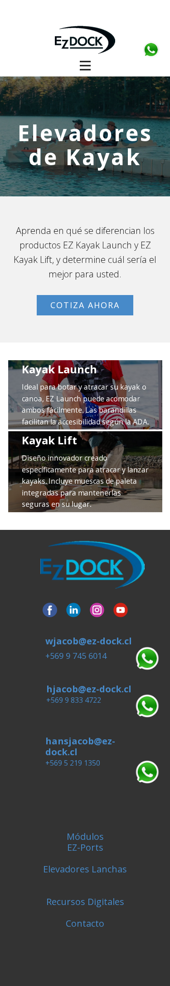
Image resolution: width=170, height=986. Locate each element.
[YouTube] (120, 610)
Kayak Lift (49, 440)
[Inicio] (92, 565)
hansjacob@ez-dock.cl (80, 746)
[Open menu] (85, 65)
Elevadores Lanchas (85, 869)
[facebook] (50, 610)
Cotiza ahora (85, 305)
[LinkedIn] (73, 610)
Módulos (85, 836)
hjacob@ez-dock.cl (88, 689)
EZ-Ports (85, 847)
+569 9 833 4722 (73, 700)
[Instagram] (97, 610)
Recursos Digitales (85, 901)
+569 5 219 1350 (72, 763)
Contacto (85, 923)
